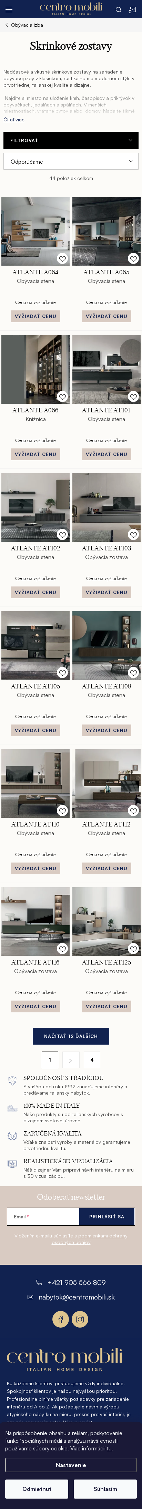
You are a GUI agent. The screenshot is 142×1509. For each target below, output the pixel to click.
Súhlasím (105, 1488)
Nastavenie (71, 1464)
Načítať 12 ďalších (71, 1036)
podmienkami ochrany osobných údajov (90, 1239)
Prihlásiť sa (106, 1216)
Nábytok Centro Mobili (60, 1319)
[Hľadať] (118, 9)
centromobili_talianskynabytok (80, 1319)
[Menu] (9, 9)
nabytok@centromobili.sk (77, 1297)
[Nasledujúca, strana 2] (71, 1060)
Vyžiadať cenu (36, 316)
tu (109, 1448)
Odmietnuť (36, 1488)
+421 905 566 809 (76, 1282)
